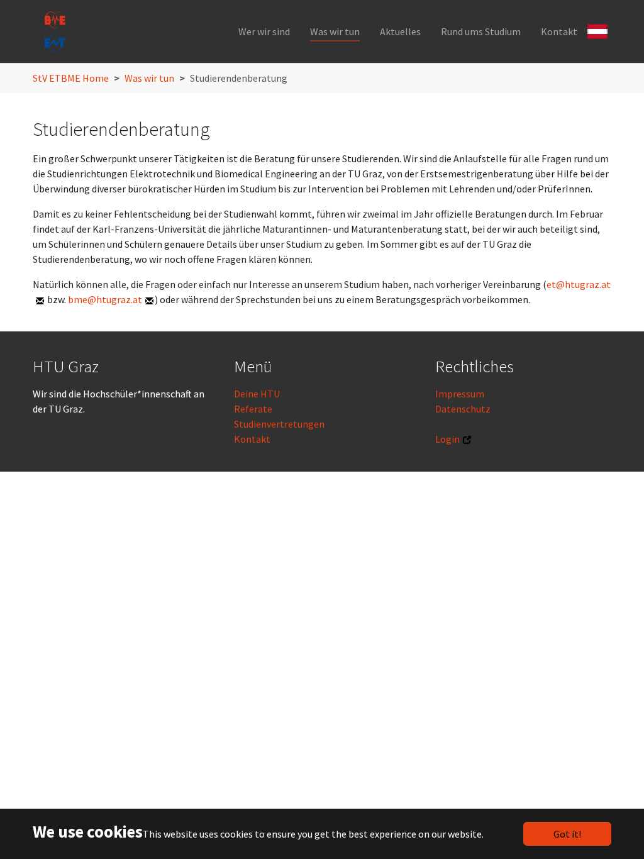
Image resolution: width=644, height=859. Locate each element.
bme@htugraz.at (105, 299)
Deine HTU (257, 393)
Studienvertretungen (279, 424)
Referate (253, 408)
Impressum (459, 393)
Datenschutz (463, 408)
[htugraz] (55, 31)
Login (447, 439)
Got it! (567, 834)
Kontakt (252, 439)
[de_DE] (599, 30)
